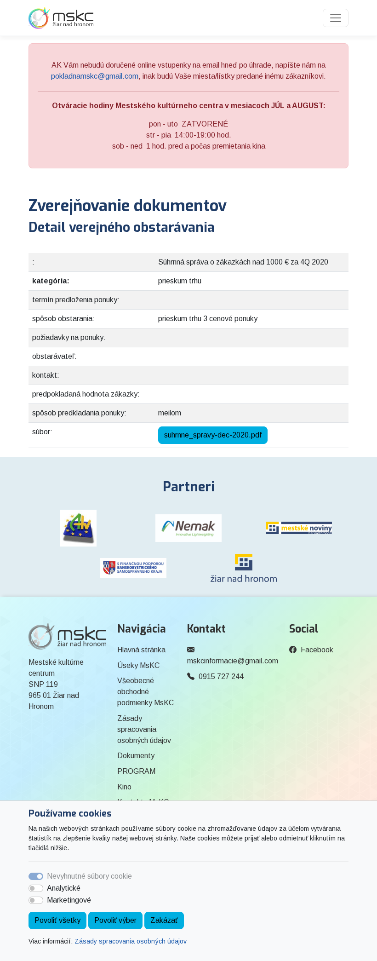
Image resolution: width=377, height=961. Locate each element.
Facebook (317, 650)
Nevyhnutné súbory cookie (89, 876)
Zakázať (164, 920)
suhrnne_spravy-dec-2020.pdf (213, 435)
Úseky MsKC (138, 665)
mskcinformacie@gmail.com (232, 661)
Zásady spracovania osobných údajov (130, 941)
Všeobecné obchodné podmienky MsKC (145, 692)
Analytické (63, 888)
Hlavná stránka (141, 650)
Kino (124, 787)
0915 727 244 (221, 676)
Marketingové (69, 900)
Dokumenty (135, 756)
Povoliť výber (115, 920)
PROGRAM (136, 771)
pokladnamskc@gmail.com (94, 76)
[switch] (36, 888)
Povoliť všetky (57, 920)
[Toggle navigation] (335, 18)
